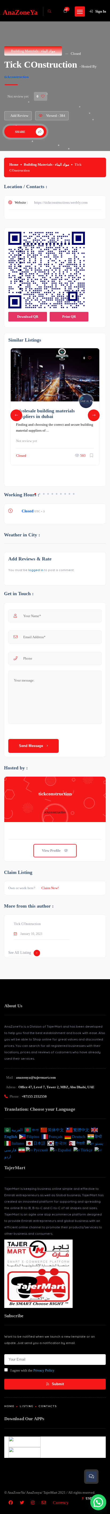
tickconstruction (16, 77)
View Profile (51, 851)
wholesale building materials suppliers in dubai (45, 413)
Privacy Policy (43, 1370)
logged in (35, 570)
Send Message (31, 746)
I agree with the (32, 1370)
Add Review (19, 116)
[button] (98, 1502)
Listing (27, 1406)
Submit (57, 1384)
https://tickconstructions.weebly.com (61, 202)
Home (13, 164)
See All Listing (19, 953)
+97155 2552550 (34, 1096)
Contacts (48, 1406)
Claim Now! (50, 888)
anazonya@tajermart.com (36, 1077)
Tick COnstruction (27, 924)
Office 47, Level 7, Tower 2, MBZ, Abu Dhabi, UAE (56, 1087)
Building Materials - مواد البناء (33, 51)
